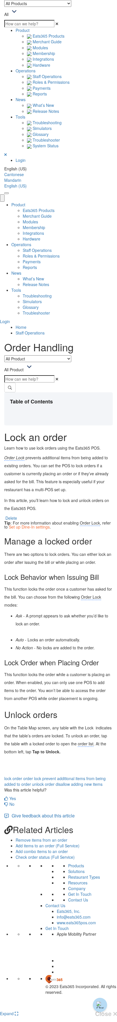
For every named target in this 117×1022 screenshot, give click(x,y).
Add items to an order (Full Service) (48, 845)
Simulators (42, 128)
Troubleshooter (46, 140)
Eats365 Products (48, 36)
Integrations (43, 59)
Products (76, 865)
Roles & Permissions (51, 82)
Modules (40, 47)
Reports (39, 94)
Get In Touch (79, 894)
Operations (25, 71)
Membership (43, 53)
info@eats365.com (74, 917)
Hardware (41, 65)
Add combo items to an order (42, 851)
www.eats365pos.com (76, 922)
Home (21, 327)
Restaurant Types (84, 877)
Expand (7, 1013)
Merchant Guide (47, 41)
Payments (41, 88)
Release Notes (45, 111)
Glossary (40, 134)
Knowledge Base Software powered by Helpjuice (58, 1006)
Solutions (76, 871)
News (21, 99)
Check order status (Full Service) (45, 857)
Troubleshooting (47, 122)
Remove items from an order (41, 840)
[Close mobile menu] (2, 198)
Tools (20, 117)
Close (104, 1014)
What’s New (43, 105)
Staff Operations (47, 76)
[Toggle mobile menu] (6, 193)
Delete (11, 518)
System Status (45, 145)
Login (21, 160)
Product (23, 30)
